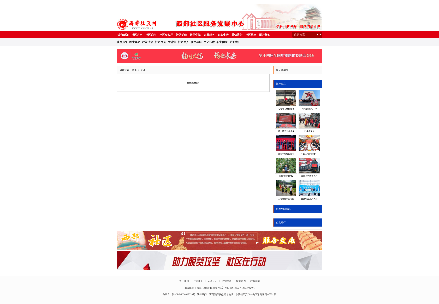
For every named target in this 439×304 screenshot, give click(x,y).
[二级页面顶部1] (219, 62)
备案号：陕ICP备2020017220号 (179, 294)
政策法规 (147, 42)
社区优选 (160, 42)
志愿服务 (209, 34)
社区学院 (195, 34)
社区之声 (137, 34)
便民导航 (196, 42)
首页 (134, 70)
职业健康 (222, 42)
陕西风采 (122, 42)
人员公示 (212, 281)
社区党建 (181, 34)
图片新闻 (264, 34)
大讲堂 (172, 42)
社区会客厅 (166, 34)
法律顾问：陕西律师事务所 (211, 294)
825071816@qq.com (207, 287)
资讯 (142, 70)
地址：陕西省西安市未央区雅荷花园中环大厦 (252, 294)
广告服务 (198, 281)
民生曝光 (134, 42)
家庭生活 (223, 34)
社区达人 (183, 42)
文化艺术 (209, 42)
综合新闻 (123, 34)
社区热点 (250, 34)
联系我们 (255, 281)
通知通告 (237, 34)
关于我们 (234, 42)
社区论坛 (150, 34)
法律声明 (227, 281)
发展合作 (241, 281)
